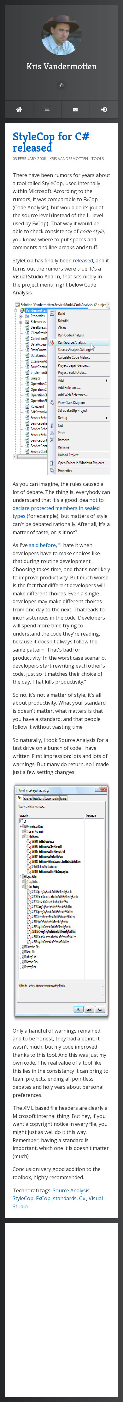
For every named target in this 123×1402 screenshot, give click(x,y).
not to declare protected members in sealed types (58, 508)
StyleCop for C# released (51, 142)
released (83, 260)
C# (82, 1198)
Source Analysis (71, 1190)
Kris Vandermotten (61, 66)
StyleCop (23, 1198)
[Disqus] (61, 1309)
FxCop (43, 1198)
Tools (97, 158)
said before (42, 545)
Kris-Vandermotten (69, 158)
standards (65, 1198)
